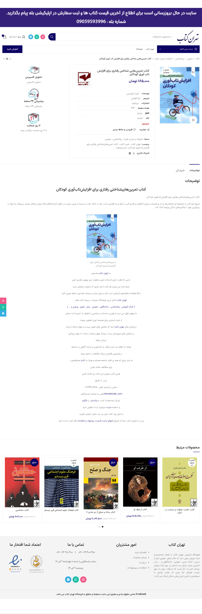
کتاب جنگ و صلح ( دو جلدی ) (101, 512)
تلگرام (84, 400)
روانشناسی (179, 58)
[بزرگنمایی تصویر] (193, 120)
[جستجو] (52, 36)
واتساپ (93, 400)
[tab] (194, 169)
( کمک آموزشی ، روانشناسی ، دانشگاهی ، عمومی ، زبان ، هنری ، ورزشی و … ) (101, 307)
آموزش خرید (12, 49)
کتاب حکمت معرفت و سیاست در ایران (180, 511)
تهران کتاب (136, 144)
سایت (108, 407)
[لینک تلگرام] (30, 36)
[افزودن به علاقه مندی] (165, 476)
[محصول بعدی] (4, 59)
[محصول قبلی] (10, 59)
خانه (197, 58)
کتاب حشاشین (22, 510)
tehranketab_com (113, 394)
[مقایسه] (165, 462)
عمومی (189, 58)
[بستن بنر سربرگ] (4, 3)
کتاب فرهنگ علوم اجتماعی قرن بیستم (62, 510)
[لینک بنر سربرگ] (105, 3)
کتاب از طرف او (140, 509)
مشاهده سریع (165, 469)
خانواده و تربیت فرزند (163, 58)
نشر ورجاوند (121, 147)
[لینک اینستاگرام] (42, 36)
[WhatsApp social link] (36, 36)
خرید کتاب (124, 144)
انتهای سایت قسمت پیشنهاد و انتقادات (95, 421)
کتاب (82, 360)
